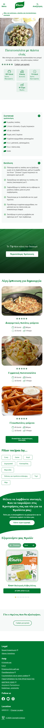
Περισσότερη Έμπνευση (22, 254)
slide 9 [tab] (28, 597)
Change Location (17, 710)
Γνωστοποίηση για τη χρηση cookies (15, 676)
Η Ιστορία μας (7, 662)
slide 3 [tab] (18, 597)
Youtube (8, 698)
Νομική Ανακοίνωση (9, 650)
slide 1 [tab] (15, 597)
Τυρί (36, 476)
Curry (6, 457)
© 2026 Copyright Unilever (15, 718)
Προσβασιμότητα (8, 672)
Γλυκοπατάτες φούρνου (22, 423)
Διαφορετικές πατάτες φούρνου (22, 323)
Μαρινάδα (7, 470)
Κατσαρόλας (23, 464)
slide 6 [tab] (23, 597)
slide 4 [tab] (20, 597)
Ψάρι (6, 482)
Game (17, 457)
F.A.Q (4, 666)
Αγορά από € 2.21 (22, 591)
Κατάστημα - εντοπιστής (10, 688)
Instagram (13, 698)
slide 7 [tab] (25, 597)
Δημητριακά (8, 464)
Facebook (3, 698)
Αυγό (28, 457)
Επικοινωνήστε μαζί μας (10, 669)
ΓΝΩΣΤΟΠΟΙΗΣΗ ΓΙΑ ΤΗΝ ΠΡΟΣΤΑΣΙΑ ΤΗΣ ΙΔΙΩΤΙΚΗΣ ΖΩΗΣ (18, 680)
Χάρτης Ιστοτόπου (8, 653)
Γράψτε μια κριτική (22, 623)
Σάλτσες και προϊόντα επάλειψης (16, 476)
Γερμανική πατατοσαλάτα (22, 373)
